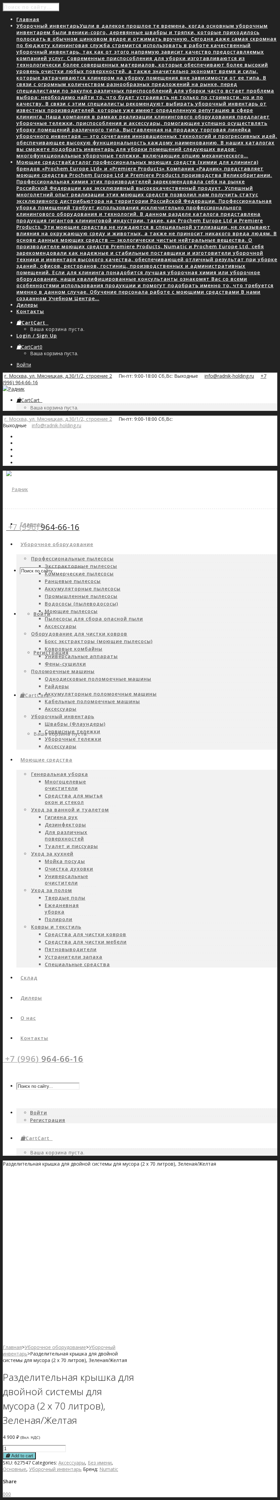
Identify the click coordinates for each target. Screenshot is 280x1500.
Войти (23, 364)
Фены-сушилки (65, 664)
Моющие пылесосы (71, 611)
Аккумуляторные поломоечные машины (101, 694)
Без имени (100, 1462)
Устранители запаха (73, 957)
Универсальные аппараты (81, 656)
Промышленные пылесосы (81, 596)
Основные (14, 1469)
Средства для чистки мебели (86, 942)
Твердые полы (65, 897)
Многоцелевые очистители (65, 784)
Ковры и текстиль (56, 926)
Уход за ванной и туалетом (70, 809)
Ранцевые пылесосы (73, 581)
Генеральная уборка (59, 774)
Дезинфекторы (65, 824)
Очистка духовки (69, 868)
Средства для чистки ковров (85, 934)
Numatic (108, 1469)
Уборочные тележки (73, 739)
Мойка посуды (65, 861)
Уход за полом (51, 890)
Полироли (58, 919)
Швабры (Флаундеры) (75, 724)
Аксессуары (60, 626)
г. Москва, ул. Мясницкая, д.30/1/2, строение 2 (58, 376)
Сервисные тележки (72, 731)
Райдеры (57, 686)
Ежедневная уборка (62, 908)
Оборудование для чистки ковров (79, 633)
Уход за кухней (52, 853)
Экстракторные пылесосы (81, 566)
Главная (12, 1347)
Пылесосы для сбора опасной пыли (94, 618)
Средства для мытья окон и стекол (74, 798)
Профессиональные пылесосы (72, 558)
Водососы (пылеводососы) (81, 603)
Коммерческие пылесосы (79, 573)
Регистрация (51, 652)
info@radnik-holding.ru (229, 376)
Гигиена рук (61, 817)
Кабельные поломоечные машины (92, 701)
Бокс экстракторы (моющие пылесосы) (99, 641)
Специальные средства (77, 964)
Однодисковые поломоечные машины (98, 679)
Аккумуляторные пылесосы (83, 588)
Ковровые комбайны (73, 648)
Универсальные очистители (66, 879)
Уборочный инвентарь (62, 716)
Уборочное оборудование (55, 1347)
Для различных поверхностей (66, 835)
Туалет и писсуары (71, 846)
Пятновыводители (71, 949)
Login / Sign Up (36, 335)
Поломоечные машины (63, 671)
